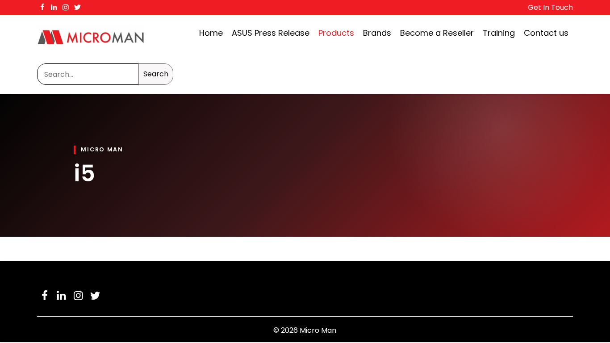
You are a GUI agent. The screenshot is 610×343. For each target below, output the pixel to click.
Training (499, 32)
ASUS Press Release (270, 32)
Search (155, 74)
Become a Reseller (437, 32)
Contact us (546, 32)
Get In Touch (550, 7)
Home (211, 32)
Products (336, 32)
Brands (377, 32)
